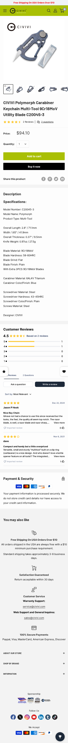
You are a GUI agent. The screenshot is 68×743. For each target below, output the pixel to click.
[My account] (55, 10)
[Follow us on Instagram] (27, 717)
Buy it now (34, 166)
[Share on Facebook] (43, 179)
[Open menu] (5, 10)
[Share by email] (62, 179)
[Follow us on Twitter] (20, 717)
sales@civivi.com (34, 617)
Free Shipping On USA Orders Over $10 (34, 2)
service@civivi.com (34, 606)
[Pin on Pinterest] (50, 179)
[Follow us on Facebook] (13, 717)
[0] (62, 11)
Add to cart (34, 156)
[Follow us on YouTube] (34, 717)
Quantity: (9, 144)
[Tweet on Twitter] (56, 179)
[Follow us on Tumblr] (48, 717)
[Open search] (49, 10)
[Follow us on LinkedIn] (41, 717)
